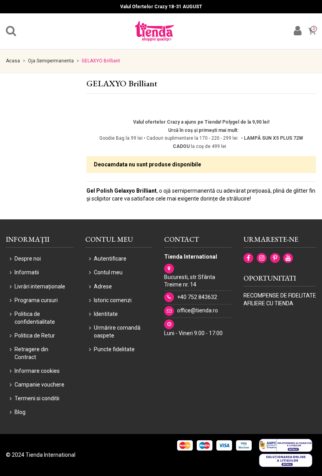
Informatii (27, 272)
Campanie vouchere (39, 384)
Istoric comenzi (113, 300)
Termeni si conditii (37, 398)
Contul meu (108, 272)
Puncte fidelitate (114, 349)
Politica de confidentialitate (35, 318)
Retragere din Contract (31, 353)
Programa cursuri (36, 300)
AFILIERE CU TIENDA (268, 303)
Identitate (106, 314)
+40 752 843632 (197, 297)
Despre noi (28, 258)
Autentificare (110, 258)
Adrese (103, 286)
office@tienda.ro (197, 310)
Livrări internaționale (40, 286)
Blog (20, 412)
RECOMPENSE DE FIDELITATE (279, 295)
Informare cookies (37, 371)
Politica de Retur (35, 335)
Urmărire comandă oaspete (117, 332)
